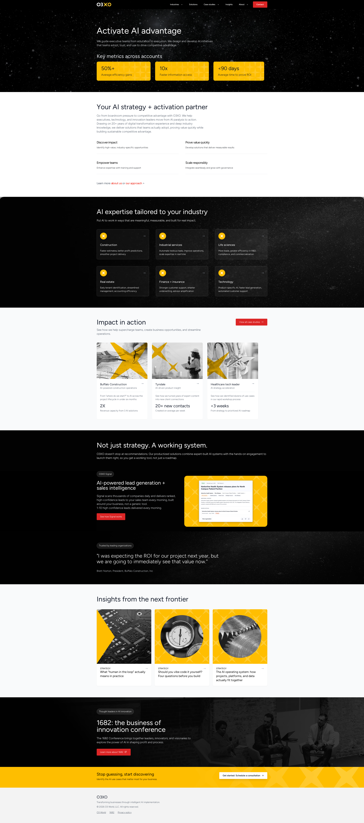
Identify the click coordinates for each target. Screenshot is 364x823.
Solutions (193, 4)
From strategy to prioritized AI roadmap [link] (230, 410)
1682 (111, 812)
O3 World (101, 812)
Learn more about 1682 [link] (111, 752)
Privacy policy (125, 812)
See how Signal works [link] (111, 516)
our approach (134, 183)
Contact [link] (260, 4)
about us (116, 183)
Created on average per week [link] (170, 410)
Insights (229, 4)
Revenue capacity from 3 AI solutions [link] (119, 410)
